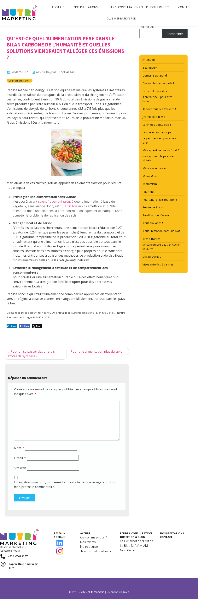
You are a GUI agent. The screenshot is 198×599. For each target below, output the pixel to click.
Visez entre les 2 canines (158, 264)
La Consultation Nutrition (136, 541)
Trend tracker (151, 239)
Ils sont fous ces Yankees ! (159, 109)
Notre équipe (89, 546)
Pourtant (148, 192)
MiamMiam (150, 184)
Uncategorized (152, 256)
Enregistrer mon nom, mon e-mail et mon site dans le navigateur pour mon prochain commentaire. (65, 484)
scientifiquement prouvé (55, 201)
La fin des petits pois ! (20, 80)
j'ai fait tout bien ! (154, 117)
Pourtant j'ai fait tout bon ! (160, 199)
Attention (149, 60)
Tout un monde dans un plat (161, 231)
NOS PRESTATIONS (172, 533)
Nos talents (88, 542)
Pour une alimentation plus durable (96, 351)
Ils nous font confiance (95, 551)
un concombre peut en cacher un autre (162, 247)
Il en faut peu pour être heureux (157, 99)
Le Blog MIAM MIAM (134, 546)
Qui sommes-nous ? (93, 537)
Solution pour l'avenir (156, 215)
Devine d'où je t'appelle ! (158, 83)
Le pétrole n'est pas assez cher (159, 140)
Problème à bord (153, 207)
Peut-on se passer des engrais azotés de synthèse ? (31, 353)
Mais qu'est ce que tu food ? (161, 150)
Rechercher (147, 26)
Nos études (128, 550)
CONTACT (166, 537)
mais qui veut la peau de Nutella (158, 158)
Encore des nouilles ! (155, 91)
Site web (20, 468)
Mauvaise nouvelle (154, 168)
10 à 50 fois (68, 206)
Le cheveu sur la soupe (157, 132)
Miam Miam (150, 176)
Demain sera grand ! (155, 75)
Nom (19, 448)
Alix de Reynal (46, 72)
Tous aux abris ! (153, 223)
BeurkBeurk (150, 67)
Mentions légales (118, 592)
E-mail (20, 458)
